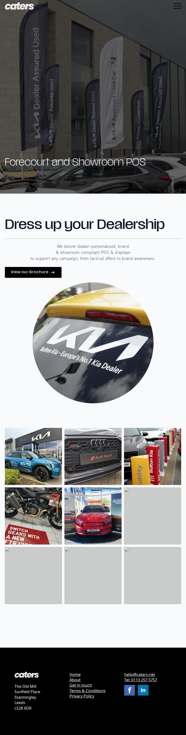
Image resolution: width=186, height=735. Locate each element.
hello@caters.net (139, 674)
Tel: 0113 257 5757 (140, 679)
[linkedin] (143, 690)
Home (75, 674)
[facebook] (129, 690)
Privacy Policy (82, 696)
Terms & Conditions (88, 690)
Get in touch (81, 685)
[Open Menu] (177, 6)
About (75, 679)
